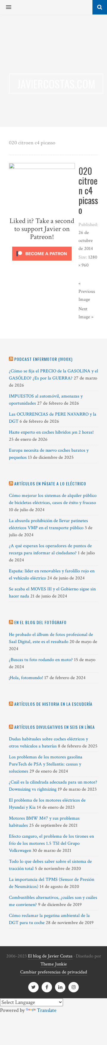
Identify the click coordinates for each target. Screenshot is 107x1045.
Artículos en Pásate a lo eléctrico (50, 483)
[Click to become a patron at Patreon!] (42, 262)
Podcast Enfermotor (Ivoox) (43, 359)
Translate (46, 1010)
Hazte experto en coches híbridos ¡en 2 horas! (51, 432)
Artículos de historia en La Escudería (53, 704)
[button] (5, 7)
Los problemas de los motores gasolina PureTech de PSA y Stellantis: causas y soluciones (45, 764)
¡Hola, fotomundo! (26, 678)
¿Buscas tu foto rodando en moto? (41, 660)
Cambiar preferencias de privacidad (53, 972)
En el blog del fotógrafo (40, 622)
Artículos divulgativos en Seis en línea (54, 727)
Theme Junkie (53, 964)
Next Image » (85, 313)
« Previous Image (86, 291)
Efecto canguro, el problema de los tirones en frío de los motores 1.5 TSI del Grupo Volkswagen (51, 843)
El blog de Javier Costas (50, 956)
